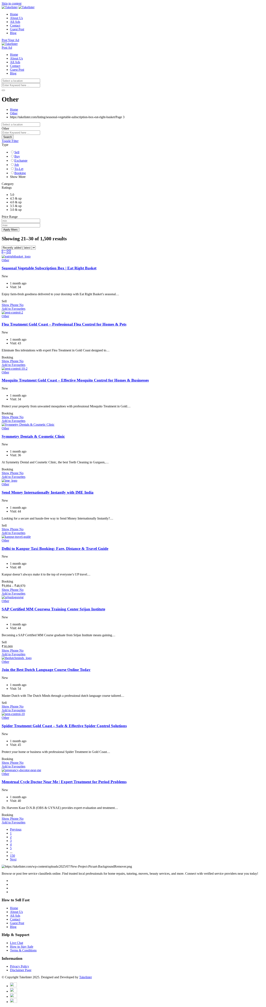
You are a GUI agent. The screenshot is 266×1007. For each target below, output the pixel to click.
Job (16, 164)
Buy (17, 156)
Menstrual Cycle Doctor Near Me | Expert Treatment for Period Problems (64, 782)
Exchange (20, 160)
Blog (13, 33)
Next (13, 859)
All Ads (15, 22)
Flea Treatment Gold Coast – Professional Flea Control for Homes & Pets (64, 324)
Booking (20, 173)
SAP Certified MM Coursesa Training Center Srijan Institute (53, 609)
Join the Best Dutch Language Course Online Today (46, 669)
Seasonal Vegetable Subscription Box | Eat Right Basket (49, 268)
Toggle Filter (10, 141)
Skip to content (11, 3)
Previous (15, 829)
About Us (16, 18)
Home (14, 14)
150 (12, 855)
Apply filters (10, 229)
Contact (15, 25)
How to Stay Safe (21, 946)
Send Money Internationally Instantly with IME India (48, 492)
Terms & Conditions (23, 950)
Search (7, 137)
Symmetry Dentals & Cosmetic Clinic (33, 436)
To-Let (18, 169)
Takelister (85, 977)
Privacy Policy (19, 966)
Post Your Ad (10, 40)
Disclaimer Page (20, 970)
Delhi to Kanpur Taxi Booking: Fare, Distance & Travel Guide (55, 548)
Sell (16, 152)
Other (5, 260)
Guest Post (17, 29)
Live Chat (16, 943)
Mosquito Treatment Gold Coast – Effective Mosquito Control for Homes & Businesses (75, 380)
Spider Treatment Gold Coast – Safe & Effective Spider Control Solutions (64, 726)
